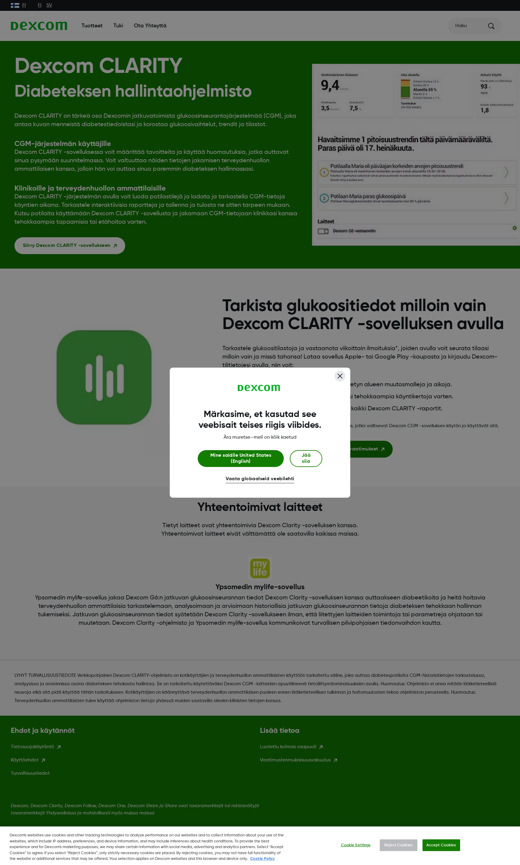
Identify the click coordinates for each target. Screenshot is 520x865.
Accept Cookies (441, 845)
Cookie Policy (262, 859)
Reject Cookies (398, 845)
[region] (260, 845)
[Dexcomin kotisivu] (259, 388)
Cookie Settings (356, 845)
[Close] (340, 376)
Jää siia (306, 458)
